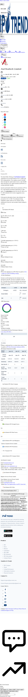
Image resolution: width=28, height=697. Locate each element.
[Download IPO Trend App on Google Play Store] (8, 532)
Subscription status (13, 691)
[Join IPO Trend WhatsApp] (5, 125)
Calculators (6, 550)
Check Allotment (14, 109)
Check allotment (4, 691)
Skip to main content (4, 0)
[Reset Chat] (1, 688)
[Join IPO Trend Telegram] (5, 122)
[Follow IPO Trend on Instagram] (5, 127)
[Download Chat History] (0, 688)
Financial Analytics (8, 573)
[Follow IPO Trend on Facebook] (5, 117)
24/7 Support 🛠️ (4, 689)
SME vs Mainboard (5, 692)
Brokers (6, 548)
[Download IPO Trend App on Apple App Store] (8, 537)
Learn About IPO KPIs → (6, 331)
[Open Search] (1, 33)
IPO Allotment (7, 554)
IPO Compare (7, 565)
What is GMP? (12, 689)
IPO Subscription (8, 556)
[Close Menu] (1, 35)
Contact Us (12, 608)
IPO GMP (6, 552)
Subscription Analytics (9, 571)
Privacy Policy (18, 608)
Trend (5, 567)
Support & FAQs (9, 610)
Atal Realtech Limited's (19, 177)
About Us (7, 608)
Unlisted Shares (7, 558)
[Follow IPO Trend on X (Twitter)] (5, 120)
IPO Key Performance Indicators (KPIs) (15, 347)
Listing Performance (9, 569)
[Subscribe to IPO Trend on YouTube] (5, 115)
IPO (5, 545)
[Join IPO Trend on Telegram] (15, 595)
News (5, 546)
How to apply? (20, 689)
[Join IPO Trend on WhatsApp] (15, 599)
